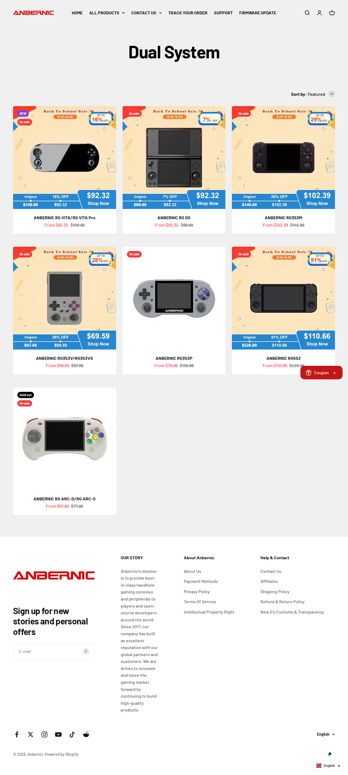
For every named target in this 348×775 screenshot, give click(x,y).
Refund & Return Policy (282, 601)
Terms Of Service (200, 601)
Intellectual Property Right (209, 611)
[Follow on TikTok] (72, 734)
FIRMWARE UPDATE (257, 12)
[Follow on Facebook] (16, 734)
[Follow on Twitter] (30, 734)
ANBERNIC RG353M (283, 217)
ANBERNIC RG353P (174, 358)
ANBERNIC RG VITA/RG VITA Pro (64, 217)
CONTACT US (143, 12)
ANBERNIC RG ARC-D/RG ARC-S (64, 498)
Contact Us (270, 571)
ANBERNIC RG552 (283, 358)
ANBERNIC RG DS (174, 217)
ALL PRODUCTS (104, 12)
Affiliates (269, 581)
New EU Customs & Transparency (292, 611)
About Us (192, 571)
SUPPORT (223, 12)
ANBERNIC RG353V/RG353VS (64, 358)
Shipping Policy (275, 591)
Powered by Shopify (62, 754)
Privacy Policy (197, 591)
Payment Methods (201, 581)
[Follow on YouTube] (58, 734)
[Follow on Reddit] (86, 734)
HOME (77, 12)
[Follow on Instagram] (44, 734)
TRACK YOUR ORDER (187, 12)
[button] (328, 766)
